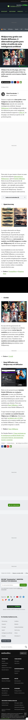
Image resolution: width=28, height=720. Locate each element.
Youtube (17, 596)
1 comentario (6, 82)
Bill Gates (10, 29)
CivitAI (10, 356)
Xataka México (5, 703)
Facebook (12, 82)
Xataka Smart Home (6, 667)
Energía (4, 627)
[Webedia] (24, 1)
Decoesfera (4, 693)
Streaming (4, 621)
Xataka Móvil (5, 663)
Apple (3, 630)
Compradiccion (5, 695)
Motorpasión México (19, 709)
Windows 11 (17, 636)
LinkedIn (9, 599)
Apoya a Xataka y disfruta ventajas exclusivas (14, 609)
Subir (22, 653)
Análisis (16, 621)
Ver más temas (6, 641)
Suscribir (23, 585)
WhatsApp (4, 11)
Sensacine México (18, 705)
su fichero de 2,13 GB (15, 418)
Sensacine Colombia (19, 707)
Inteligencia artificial (22, 443)
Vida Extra (16, 663)
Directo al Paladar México (6, 710)
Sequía (16, 29)
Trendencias (5, 690)
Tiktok (12, 599)
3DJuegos (16, 661)
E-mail (21, 82)
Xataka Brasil (5, 705)
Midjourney (5, 108)
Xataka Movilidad (18, 627)
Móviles (16, 624)
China (4, 29)
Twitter (15, 82)
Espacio (4, 624)
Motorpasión (17, 681)
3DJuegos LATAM (18, 703)
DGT (21, 29)
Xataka (3, 661)
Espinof (16, 673)
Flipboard (18, 82)
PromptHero (12, 271)
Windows (20, 11)
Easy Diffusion (13, 405)
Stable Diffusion (19, 179)
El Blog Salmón (18, 690)
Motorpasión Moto (18, 683)
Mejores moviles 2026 (18, 573)
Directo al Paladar (6, 681)
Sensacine (17, 671)
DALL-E (21, 112)
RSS (3, 599)
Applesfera (4, 665)
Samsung (17, 630)
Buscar (26, 647)
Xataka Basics (14, 6)
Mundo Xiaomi (5, 669)
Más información (5, 718)
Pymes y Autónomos (19, 693)
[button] (12, 93)
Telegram (23, 596)
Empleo (4, 636)
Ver (14, 505)
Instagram (12, 11)
